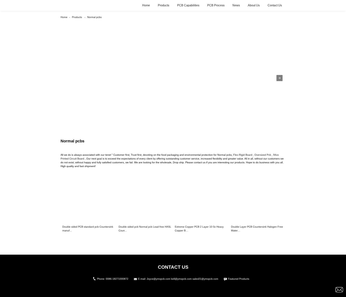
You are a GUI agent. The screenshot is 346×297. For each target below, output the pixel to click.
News (236, 5)
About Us (254, 5)
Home (146, 5)
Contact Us (275, 5)
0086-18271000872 (117, 278)
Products (163, 5)
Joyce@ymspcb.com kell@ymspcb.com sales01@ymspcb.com (182, 278)
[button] (279, 78)
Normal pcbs (94, 17)
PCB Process (216, 5)
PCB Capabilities (188, 5)
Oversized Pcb (262, 154)
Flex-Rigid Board (242, 154)
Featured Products (238, 278)
